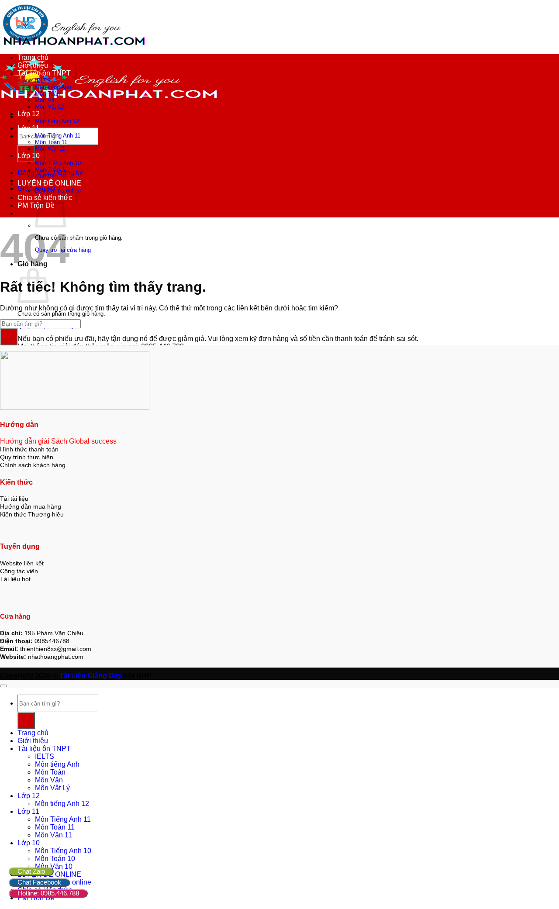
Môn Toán (47, 93)
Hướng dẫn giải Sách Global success (58, 441)
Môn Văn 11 (50, 148)
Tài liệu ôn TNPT (44, 73)
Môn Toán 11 (51, 142)
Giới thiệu (32, 65)
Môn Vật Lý (49, 106)
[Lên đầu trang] (3, 686)
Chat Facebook (39, 882)
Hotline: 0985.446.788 (48, 893)
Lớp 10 (28, 155)
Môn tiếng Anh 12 (57, 121)
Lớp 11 (28, 128)
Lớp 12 (28, 113)
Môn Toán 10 (51, 169)
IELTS (43, 80)
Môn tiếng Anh (53, 87)
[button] (19, 213)
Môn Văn (46, 100)
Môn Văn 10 (50, 176)
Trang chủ (32, 57)
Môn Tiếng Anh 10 (58, 163)
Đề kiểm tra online (58, 190)
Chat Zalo (31, 871)
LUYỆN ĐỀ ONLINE (49, 183)
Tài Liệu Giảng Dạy (90, 675)
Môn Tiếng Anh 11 (57, 135)
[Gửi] (8, 336)
